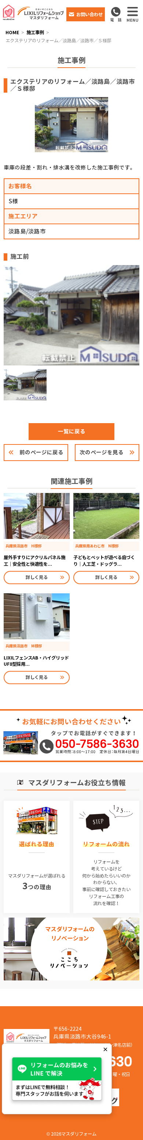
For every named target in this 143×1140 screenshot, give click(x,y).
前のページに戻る (41, 452)
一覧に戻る (71, 431)
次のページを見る (102, 452)
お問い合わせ (89, 14)
